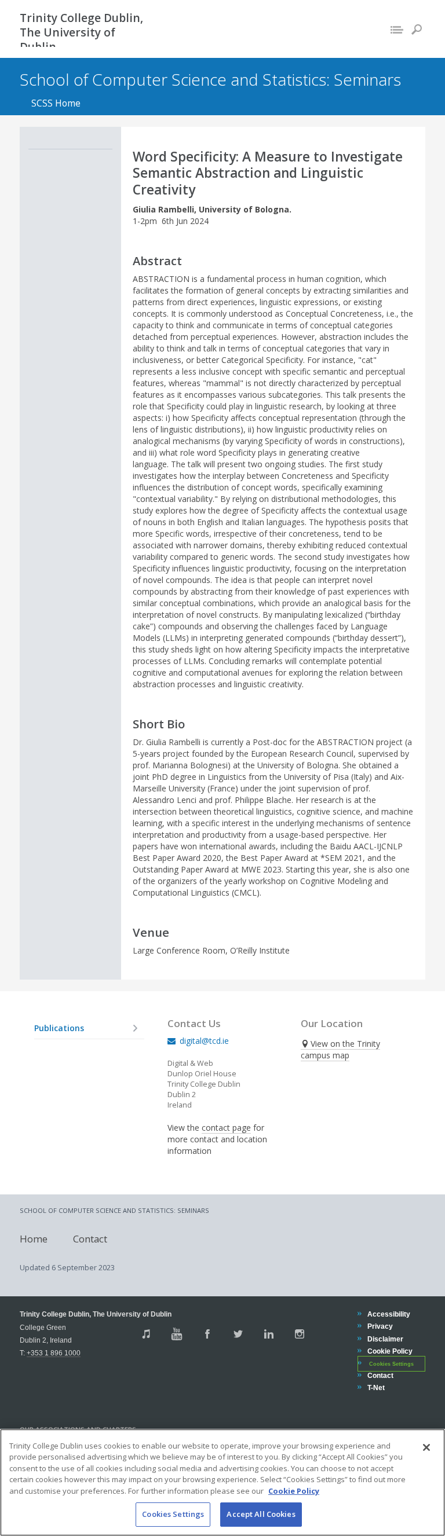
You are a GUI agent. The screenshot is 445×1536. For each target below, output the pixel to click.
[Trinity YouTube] (176, 1334)
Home (34, 1238)
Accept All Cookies (261, 1514)
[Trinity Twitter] (238, 1334)
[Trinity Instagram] (299, 1334)
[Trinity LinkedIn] (268, 1334)
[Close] (426, 1447)
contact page (226, 1127)
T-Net (376, 1387)
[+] (135, 1028)
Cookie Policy (390, 1351)
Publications (59, 1027)
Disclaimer (385, 1339)
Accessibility (388, 1314)
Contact (90, 1238)
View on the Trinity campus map (341, 1049)
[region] (222, 1482)
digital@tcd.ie (204, 1040)
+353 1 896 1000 (54, 1353)
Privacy (380, 1326)
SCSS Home (56, 103)
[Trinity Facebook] (207, 1334)
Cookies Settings (173, 1514)
